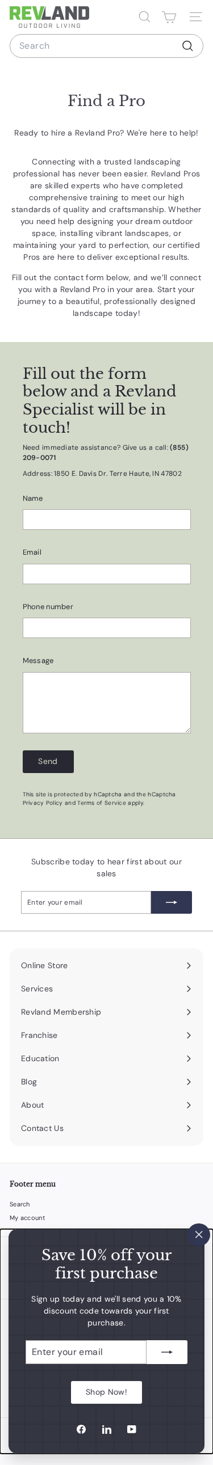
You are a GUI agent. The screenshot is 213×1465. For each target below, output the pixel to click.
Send (47, 761)
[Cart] (169, 17)
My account (27, 1218)
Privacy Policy (43, 803)
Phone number (48, 606)
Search (20, 1204)
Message (38, 660)
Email (32, 552)
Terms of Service (101, 803)
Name (33, 498)
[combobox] (106, 46)
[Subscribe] (167, 1352)
